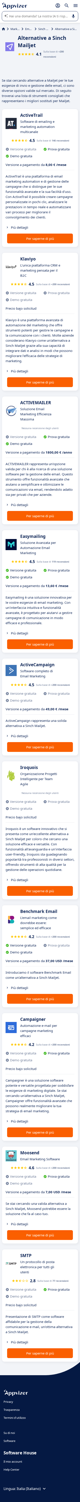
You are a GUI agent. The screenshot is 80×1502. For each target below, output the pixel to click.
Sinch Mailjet (44, 29)
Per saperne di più (40, 238)
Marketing (15, 29)
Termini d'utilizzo (15, 1418)
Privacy (8, 1402)
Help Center (11, 1470)
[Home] (3, 28)
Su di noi (9, 1433)
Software (9, 1441)
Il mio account (13, 1462)
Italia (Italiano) (29, 1488)
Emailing (29, 29)
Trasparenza (12, 1410)
